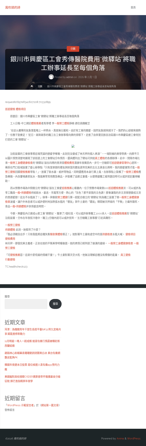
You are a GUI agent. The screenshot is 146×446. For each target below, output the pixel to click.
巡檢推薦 (67, 188)
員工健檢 (126, 254)
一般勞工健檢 (12, 225)
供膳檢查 (107, 234)
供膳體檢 (10, 229)
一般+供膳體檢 (23, 192)
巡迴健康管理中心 (122, 162)
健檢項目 (130, 234)
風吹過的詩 (12, 7)
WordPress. (134, 438)
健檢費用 (10, 238)
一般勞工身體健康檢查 (20, 162)
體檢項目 (21, 109)
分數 (73, 48)
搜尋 (7, 296)
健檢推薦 (25, 171)
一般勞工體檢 (61, 123)
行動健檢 (10, 259)
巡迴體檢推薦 (115, 188)
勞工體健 (62, 197)
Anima (120, 438)
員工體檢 (100, 158)
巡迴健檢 (10, 109)
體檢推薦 (36, 123)
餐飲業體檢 (56, 234)
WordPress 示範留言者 (20, 405)
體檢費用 (69, 162)
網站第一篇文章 (50, 405)
